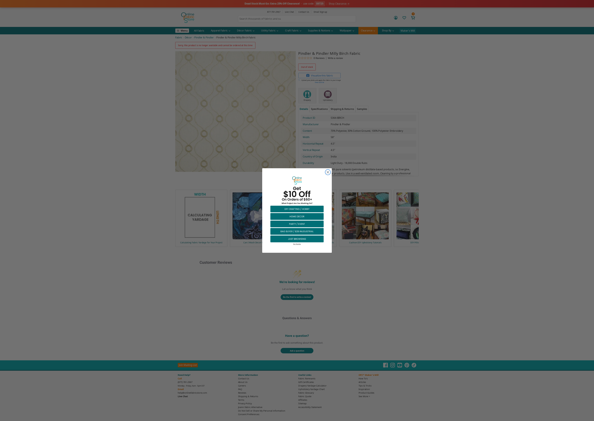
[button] (297, 209)
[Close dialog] (328, 172)
